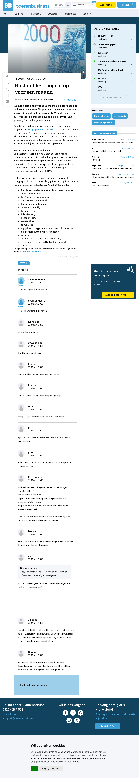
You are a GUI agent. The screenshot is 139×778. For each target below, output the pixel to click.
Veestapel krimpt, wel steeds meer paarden (112, 168)
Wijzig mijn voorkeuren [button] (51, 768)
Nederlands (81, 5)
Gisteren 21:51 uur (128, 148)
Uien (94, 148)
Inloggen (125, 5)
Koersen (87, 13)
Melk (5, 13)
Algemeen (96, 165)
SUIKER (96, 160)
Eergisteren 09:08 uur (126, 174)
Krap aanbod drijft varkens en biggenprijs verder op (113, 177)
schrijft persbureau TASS (40, 129)
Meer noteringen (112, 97)
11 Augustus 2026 (128, 183)
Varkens (19, 13)
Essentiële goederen (103, 122)
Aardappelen (98, 140)
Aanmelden (107, 726)
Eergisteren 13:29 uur (126, 166)
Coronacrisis (120, 116)
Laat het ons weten (31, 251)
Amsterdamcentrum (101, 186)
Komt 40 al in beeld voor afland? (107, 151)
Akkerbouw (35, 13)
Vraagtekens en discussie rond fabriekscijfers (113, 143)
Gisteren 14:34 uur (127, 157)
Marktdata (70, 13)
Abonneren (106, 5)
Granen (95, 157)
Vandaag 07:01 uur (127, 140)
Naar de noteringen (116, 294)
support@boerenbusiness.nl (19, 718)
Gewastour (53, 13)
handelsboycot (101, 116)
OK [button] (34, 768)
